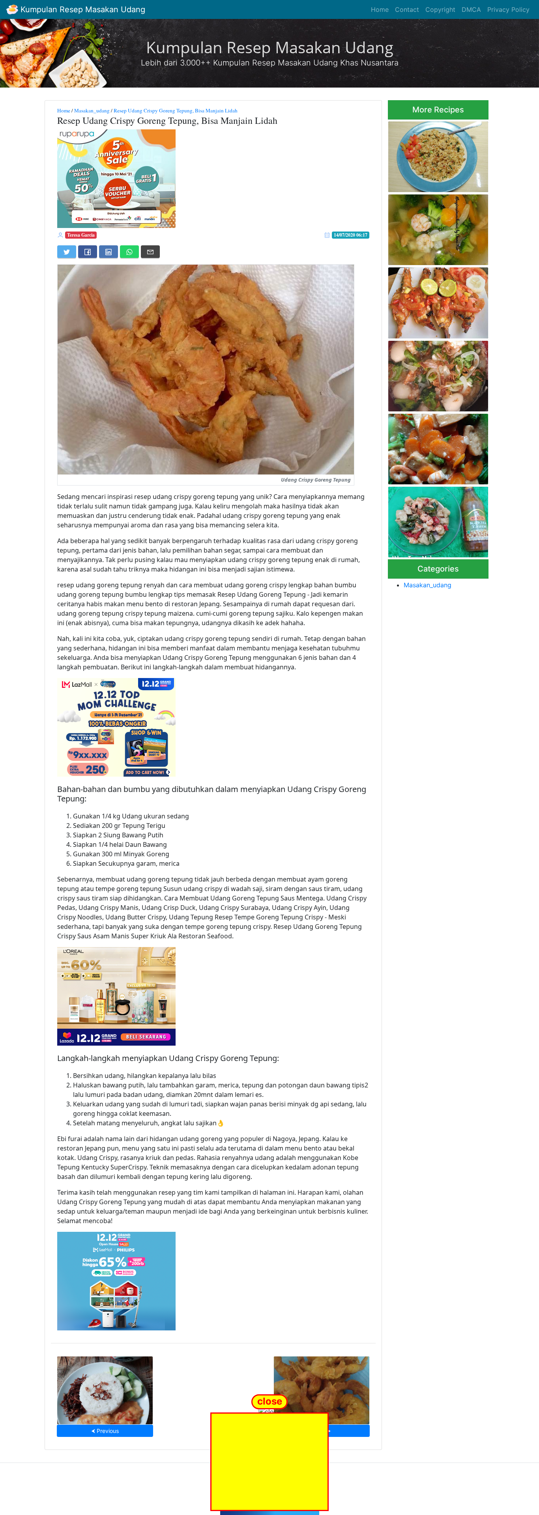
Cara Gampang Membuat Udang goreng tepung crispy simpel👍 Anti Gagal (321, 1387)
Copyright (440, 9)
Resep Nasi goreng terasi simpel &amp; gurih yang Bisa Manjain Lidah (438, 154)
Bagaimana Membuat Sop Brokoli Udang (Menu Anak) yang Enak (435, 227)
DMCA (471, 9)
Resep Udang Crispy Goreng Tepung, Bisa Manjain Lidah (176, 110)
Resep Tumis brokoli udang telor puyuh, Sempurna (434, 374)
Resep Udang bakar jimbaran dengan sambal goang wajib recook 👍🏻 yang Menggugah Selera (437, 300)
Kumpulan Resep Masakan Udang (81, 9)
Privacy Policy (508, 9)
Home (380, 9)
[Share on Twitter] (66, 251)
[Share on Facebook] (87, 251)
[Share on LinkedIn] (108, 251)
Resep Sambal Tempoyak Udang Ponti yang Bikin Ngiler (105, 1387)
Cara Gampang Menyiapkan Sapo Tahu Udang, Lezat (435, 447)
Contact (407, 9)
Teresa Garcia (81, 235)
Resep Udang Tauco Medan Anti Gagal (435, 520)
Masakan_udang (92, 110)
